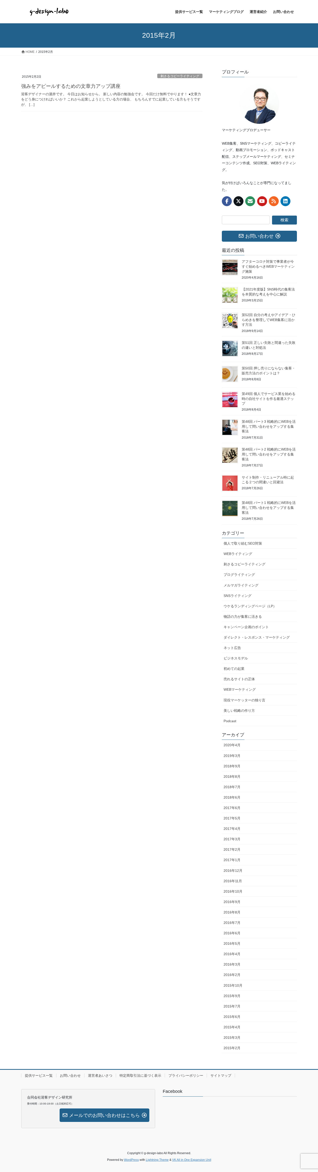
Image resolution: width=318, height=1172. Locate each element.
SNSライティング (237, 596)
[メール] (250, 201)
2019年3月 (232, 756)
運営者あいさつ (100, 1075)
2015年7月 (232, 1006)
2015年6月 (232, 1017)
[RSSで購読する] (274, 201)
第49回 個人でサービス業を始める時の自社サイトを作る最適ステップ (268, 398)
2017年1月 (232, 860)
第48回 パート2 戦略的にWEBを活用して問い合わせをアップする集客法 (269, 454)
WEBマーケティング (240, 689)
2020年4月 (232, 745)
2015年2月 (232, 1048)
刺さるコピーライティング (179, 76)
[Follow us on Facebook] (227, 201)
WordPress (131, 1160)
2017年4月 (232, 829)
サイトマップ (220, 1075)
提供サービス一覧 (39, 1075)
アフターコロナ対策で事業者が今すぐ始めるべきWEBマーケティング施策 (268, 266)
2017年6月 (232, 808)
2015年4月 (232, 1027)
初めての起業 (234, 669)
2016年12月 (233, 871)
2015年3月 (232, 1038)
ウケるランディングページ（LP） (250, 606)
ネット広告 (232, 648)
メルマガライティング (241, 585)
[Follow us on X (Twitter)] (238, 201)
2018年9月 (232, 766)
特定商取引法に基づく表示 (140, 1075)
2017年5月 (232, 818)
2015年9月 (232, 996)
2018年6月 (232, 797)
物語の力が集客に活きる (243, 617)
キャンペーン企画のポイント (246, 627)
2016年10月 (233, 891)
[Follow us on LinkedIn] (285, 201)
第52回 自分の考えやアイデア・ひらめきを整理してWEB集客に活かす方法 (268, 319)
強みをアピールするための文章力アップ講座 (70, 86)
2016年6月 (232, 933)
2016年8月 (232, 912)
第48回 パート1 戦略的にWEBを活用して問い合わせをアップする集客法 (269, 507)
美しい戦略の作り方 (239, 711)
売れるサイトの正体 (239, 679)
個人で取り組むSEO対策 (243, 543)
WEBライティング (238, 554)
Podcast (230, 721)
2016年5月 (232, 943)
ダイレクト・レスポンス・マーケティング (257, 637)
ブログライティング (239, 575)
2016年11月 (233, 881)
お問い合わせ (70, 1075)
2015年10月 (233, 985)
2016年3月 (232, 964)
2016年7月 (232, 923)
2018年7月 (232, 787)
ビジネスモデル (236, 658)
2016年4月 (232, 954)
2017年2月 (232, 849)
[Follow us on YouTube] (262, 201)
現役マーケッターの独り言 (244, 700)
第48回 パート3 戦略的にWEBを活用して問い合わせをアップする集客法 (269, 426)
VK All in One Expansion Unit (191, 1160)
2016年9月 (232, 902)
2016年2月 (232, 975)
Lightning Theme (157, 1160)
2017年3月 (232, 839)
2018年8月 (232, 777)
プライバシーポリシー (185, 1075)
